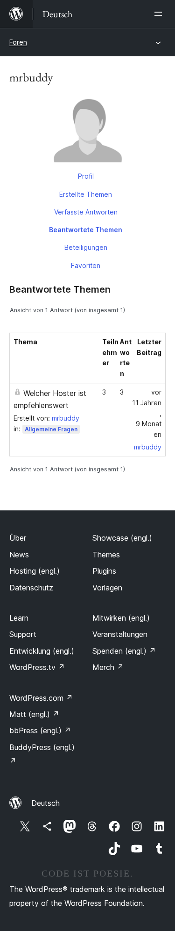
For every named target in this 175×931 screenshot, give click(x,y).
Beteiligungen (85, 247)
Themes (106, 554)
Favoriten (85, 265)
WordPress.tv (37, 667)
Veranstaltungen (119, 634)
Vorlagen (107, 587)
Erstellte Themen (85, 194)
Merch (108, 667)
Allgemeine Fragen (51, 429)
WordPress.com (41, 698)
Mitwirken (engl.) (121, 618)
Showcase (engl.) (122, 538)
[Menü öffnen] (160, 14)
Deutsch (45, 803)
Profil (86, 176)
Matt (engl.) (34, 714)
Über (17, 538)
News (19, 554)
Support (22, 634)
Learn (18, 618)
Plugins (104, 571)
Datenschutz (31, 587)
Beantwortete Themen (85, 230)
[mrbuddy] (87, 130)
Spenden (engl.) (124, 651)
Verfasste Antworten (86, 212)
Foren (18, 42)
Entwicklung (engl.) (41, 651)
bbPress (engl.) (40, 730)
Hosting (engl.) (34, 571)
